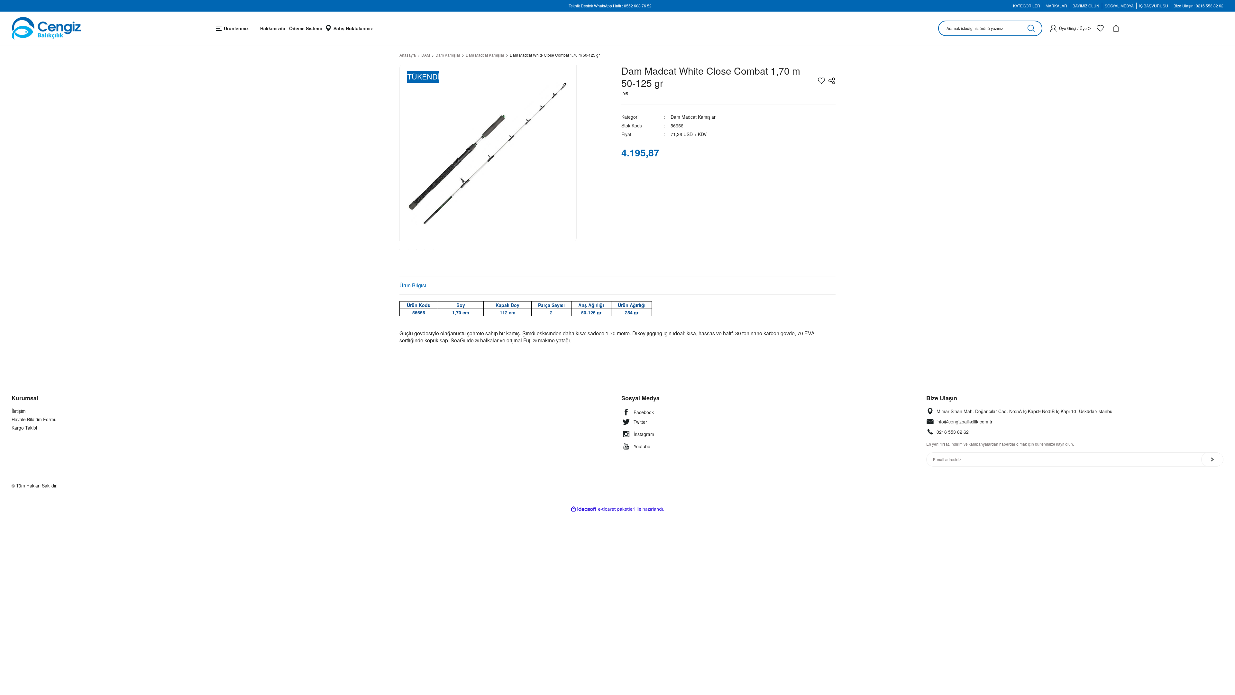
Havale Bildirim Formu (34, 419)
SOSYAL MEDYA (1119, 5)
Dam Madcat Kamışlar (693, 117)
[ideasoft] (584, 509)
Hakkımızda (272, 28)
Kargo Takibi (24, 427)
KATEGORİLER (1026, 5)
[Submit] (1212, 459)
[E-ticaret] (617, 509)
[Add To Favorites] (821, 81)
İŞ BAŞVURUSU (1153, 5)
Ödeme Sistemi (305, 28)
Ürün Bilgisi (412, 285)
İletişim (19, 411)
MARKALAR (1056, 5)
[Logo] (46, 28)
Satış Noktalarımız (353, 28)
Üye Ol (1086, 28)
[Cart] (1116, 28)
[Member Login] (1053, 28)
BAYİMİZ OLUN (1086, 5)
